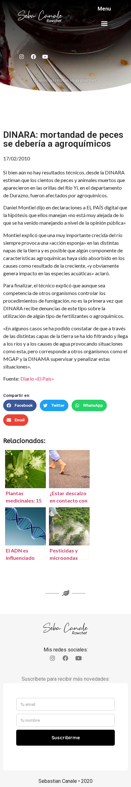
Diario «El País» (37, 379)
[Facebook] (33, 57)
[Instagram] (22, 57)
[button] (104, 23)
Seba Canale (40, 15)
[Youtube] (45, 57)
